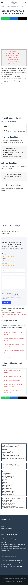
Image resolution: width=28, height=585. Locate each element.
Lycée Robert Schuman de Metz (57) (10, 546)
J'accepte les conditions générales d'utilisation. (11, 297)
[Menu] (2, 2)
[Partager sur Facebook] (14, 18)
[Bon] (8, 256)
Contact (3, 526)
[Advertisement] (14, 35)
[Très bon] (11, 256)
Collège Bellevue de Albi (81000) (12, 376)
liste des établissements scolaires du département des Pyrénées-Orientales (13, 314)
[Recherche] (26, 2)
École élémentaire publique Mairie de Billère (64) (13, 544)
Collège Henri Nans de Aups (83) (9, 539)
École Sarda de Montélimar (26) (17, 570)
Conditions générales (6, 528)
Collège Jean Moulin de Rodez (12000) (14, 380)
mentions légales (18, 581)
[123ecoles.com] (14, 2)
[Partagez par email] (22, 18)
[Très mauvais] (3, 256)
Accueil (2, 6)
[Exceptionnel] (13, 256)
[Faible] (6, 256)
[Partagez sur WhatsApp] (5, 18)
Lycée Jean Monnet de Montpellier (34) (15, 560)
